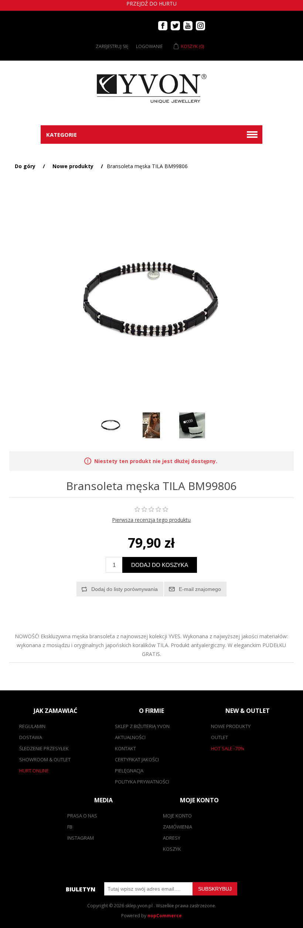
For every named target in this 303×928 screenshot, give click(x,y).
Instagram (80, 837)
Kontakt (125, 748)
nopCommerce (164, 915)
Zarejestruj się (112, 46)
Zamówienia (177, 826)
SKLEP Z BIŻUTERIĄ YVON (142, 726)
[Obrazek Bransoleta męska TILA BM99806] (110, 425)
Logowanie (149, 46)
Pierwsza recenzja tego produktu (151, 519)
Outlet (219, 737)
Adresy (171, 837)
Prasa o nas (82, 815)
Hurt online (34, 770)
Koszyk (172, 849)
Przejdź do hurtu (151, 3)
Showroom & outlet (45, 759)
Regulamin (32, 726)
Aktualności (130, 737)
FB (69, 826)
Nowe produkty (231, 726)
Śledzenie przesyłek (44, 748)
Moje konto (177, 815)
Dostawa (30, 737)
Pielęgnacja (129, 770)
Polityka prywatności (142, 781)
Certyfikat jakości (137, 759)
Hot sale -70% (227, 748)
